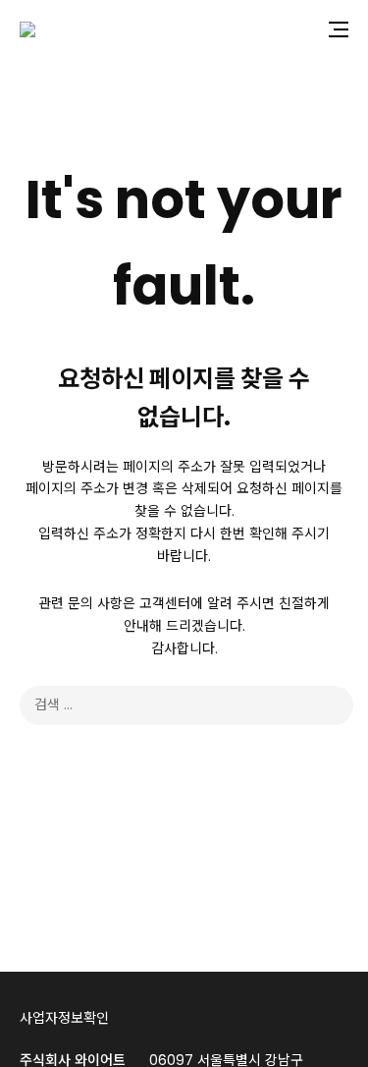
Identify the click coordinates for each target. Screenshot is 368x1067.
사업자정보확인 (64, 1018)
